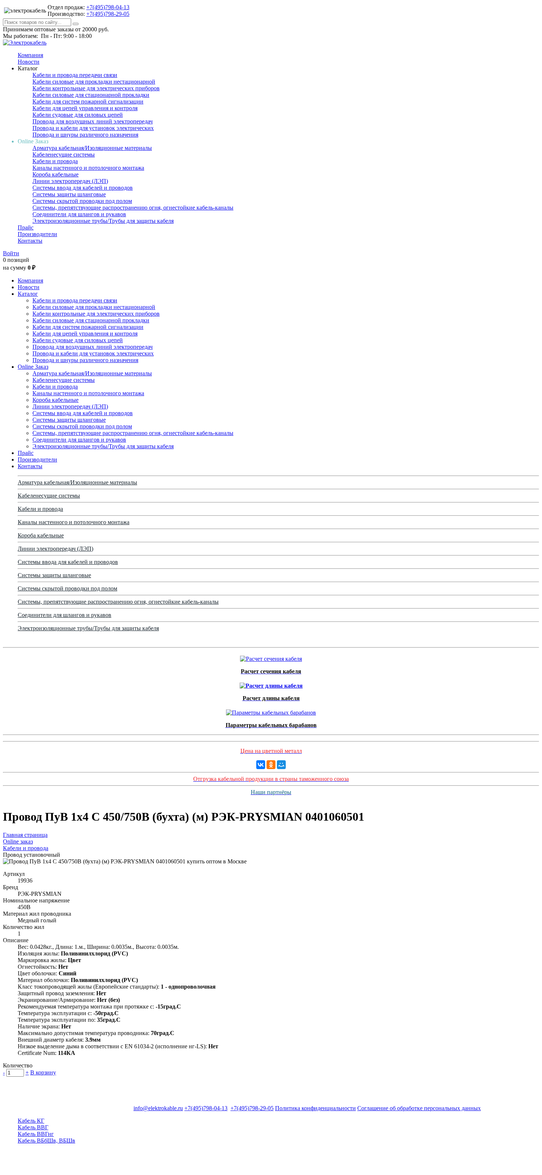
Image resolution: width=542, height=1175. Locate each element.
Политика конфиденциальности (315, 1108)
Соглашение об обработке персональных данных (419, 1108)
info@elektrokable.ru (158, 1108)
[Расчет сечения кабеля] (271, 657)
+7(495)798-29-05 (107, 14)
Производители (37, 234)
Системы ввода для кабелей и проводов (82, 188)
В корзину (43, 1072)
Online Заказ (33, 367)
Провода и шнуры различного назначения (85, 134)
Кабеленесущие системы (63, 154)
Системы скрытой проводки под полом (82, 201)
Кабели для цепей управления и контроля (85, 108)
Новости (28, 62)
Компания (30, 55)
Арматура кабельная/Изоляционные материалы (92, 148)
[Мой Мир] (281, 764)
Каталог (28, 294)
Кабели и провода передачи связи (74, 75)
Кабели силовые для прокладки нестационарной (93, 81)
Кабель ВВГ (33, 1127)
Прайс (26, 227)
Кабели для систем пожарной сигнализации (87, 101)
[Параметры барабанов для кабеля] (271, 711)
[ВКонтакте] (260, 764)
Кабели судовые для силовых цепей (77, 115)
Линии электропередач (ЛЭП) (70, 181)
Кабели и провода (55, 161)
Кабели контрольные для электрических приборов (96, 88)
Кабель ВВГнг (36, 1134)
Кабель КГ (31, 1121)
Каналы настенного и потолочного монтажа (88, 168)
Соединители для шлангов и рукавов (79, 214)
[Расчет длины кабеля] (271, 684)
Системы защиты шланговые (69, 194)
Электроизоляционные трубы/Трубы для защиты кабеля (103, 221)
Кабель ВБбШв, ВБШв (46, 1140)
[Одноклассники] (271, 764)
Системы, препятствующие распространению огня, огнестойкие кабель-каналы (132, 207)
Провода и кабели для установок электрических (93, 128)
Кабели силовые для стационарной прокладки (90, 95)
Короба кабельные (55, 174)
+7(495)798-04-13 (107, 7)
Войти (11, 253)
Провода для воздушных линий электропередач (92, 121)
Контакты (30, 241)
